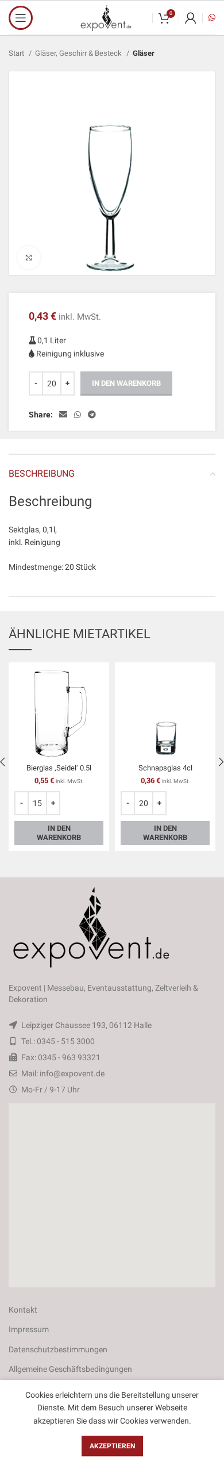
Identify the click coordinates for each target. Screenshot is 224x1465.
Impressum (29, 1329)
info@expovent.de (72, 1073)
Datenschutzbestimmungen (58, 1349)
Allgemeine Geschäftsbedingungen (70, 1369)
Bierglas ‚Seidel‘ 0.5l (58, 768)
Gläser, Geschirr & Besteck (79, 53)
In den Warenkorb (126, 383)
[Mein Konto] (190, 17)
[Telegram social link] (91, 414)
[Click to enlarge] (28, 257)
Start (17, 53)
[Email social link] (63, 414)
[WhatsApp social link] (77, 414)
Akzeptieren (112, 1446)
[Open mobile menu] (20, 17)
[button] (112, 1195)
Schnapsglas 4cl (165, 768)
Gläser (144, 53)
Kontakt (23, 1309)
